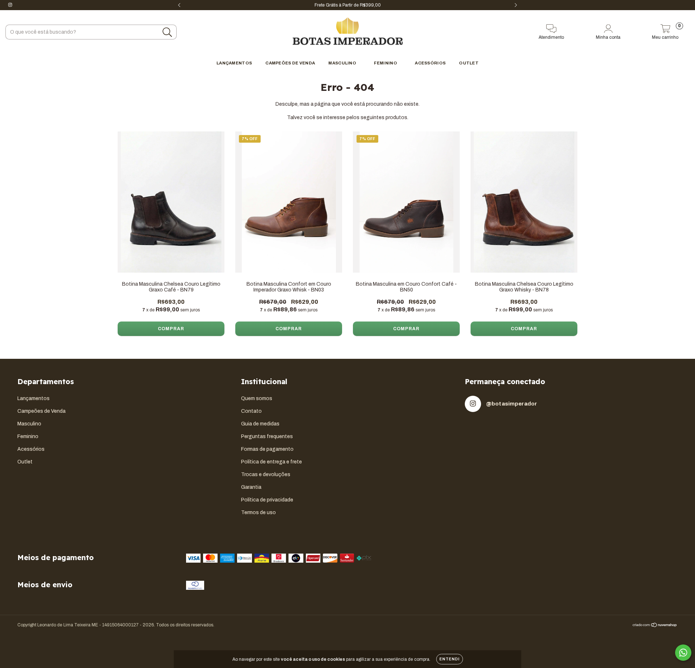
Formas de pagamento (267, 449)
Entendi (449, 659)
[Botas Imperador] (347, 32)
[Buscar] (167, 32)
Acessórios (430, 63)
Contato (251, 411)
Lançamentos (234, 63)
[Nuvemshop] (655, 626)
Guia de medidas (260, 424)
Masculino (342, 63)
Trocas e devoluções (265, 474)
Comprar (171, 328)
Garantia (251, 487)
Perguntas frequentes (267, 436)
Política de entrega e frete (271, 462)
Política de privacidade (267, 500)
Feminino (386, 63)
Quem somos (256, 398)
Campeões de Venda (290, 63)
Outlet (469, 63)
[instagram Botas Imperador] (10, 5)
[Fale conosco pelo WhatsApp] (683, 652)
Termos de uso (258, 512)
